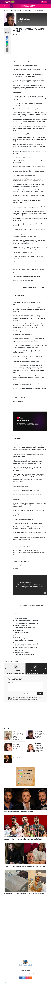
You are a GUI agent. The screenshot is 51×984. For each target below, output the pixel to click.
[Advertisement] (30, 50)
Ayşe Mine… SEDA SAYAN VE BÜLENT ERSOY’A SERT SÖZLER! (28, 6)
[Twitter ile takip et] (24, 978)
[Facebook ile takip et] (20, 978)
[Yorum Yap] (7, 51)
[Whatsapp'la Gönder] (7, 44)
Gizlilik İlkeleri (29, 973)
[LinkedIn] (7, 42)
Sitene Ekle (35, 973)
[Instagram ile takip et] (27, 978)
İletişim (23, 973)
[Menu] (43, 2)
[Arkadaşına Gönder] (7, 46)
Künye (19, 973)
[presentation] (8, 6)
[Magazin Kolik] (9, 1)
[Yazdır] (7, 49)
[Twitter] (7, 39)
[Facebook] (7, 37)
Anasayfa (14, 973)
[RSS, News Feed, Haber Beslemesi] (30, 978)
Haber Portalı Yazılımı (10, 982)
